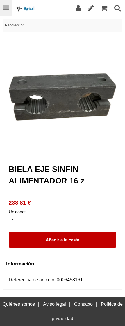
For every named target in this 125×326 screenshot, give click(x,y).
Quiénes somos (19, 304)
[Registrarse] (91, 8)
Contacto (83, 304)
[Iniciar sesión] (78, 8)
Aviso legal (54, 304)
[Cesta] (104, 8)
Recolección (15, 25)
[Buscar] (117, 8)
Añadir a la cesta (62, 239)
